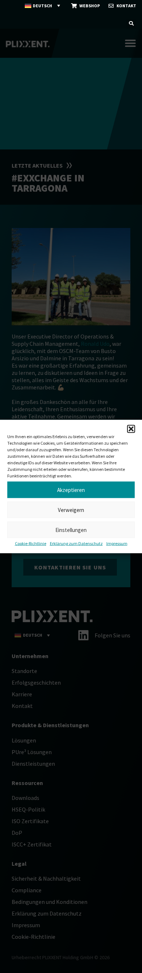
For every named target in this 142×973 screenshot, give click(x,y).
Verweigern (71, 509)
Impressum (116, 543)
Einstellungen (71, 529)
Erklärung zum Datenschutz (76, 543)
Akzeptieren (71, 489)
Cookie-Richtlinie (30, 543)
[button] (131, 429)
